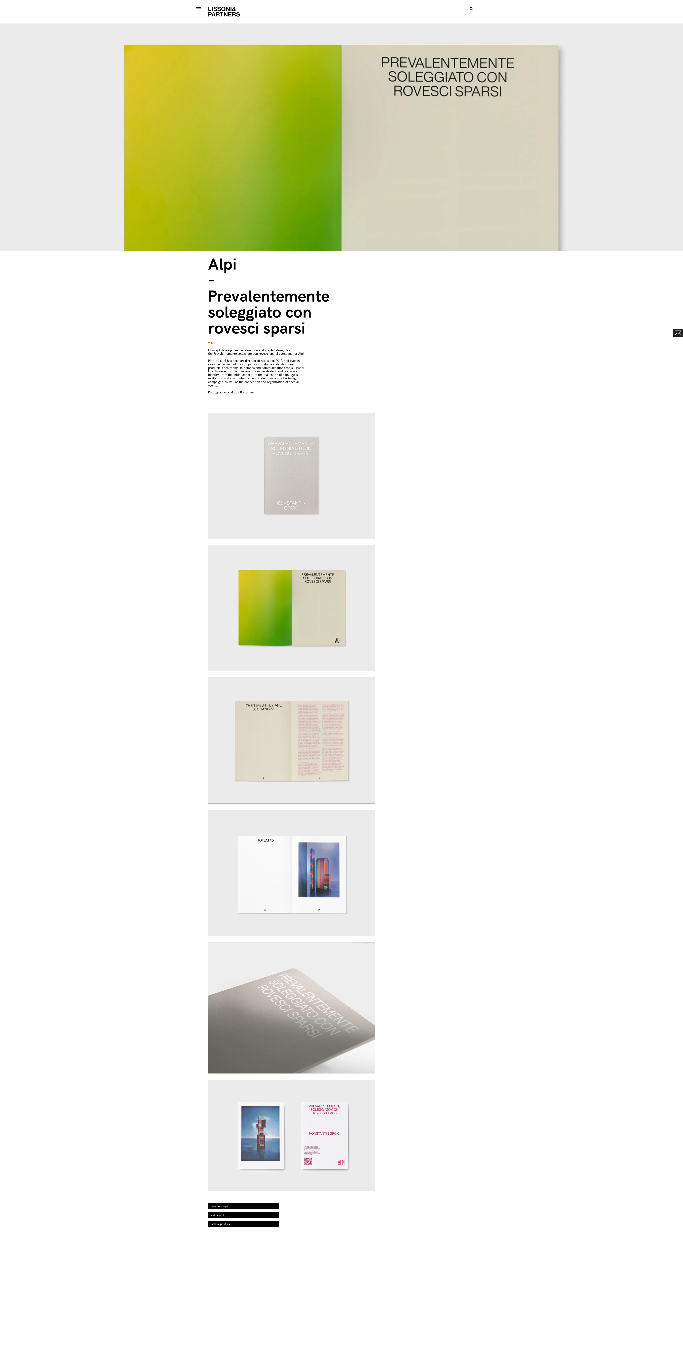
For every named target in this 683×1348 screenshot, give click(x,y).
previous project (219, 1206)
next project (217, 1215)
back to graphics (220, 1224)
